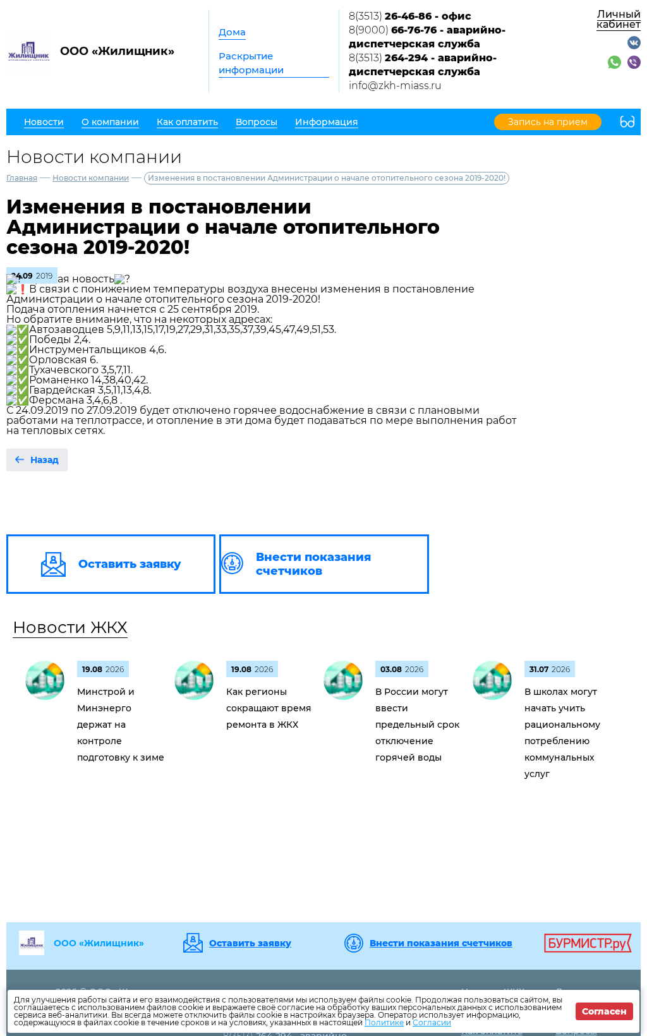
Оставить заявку (250, 943)
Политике (384, 1022)
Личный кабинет (618, 19)
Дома (232, 32)
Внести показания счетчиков (441, 943)
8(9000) (427, 37)
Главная (21, 178)
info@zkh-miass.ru (395, 86)
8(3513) (410, 16)
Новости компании (90, 178)
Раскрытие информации (251, 63)
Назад (44, 460)
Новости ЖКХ (70, 627)
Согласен (604, 1011)
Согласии (432, 1022)
